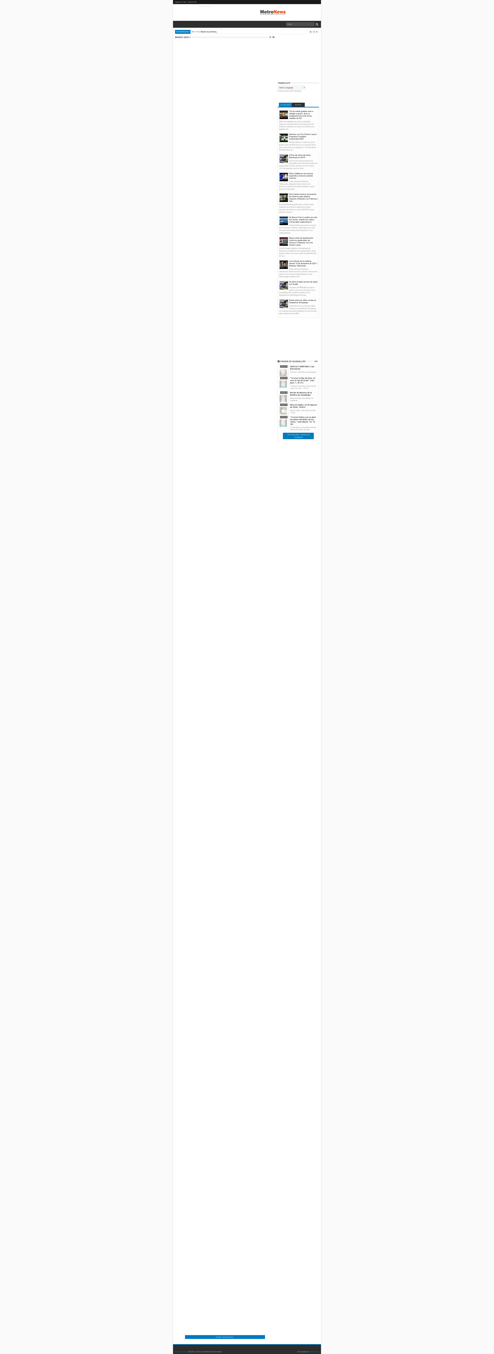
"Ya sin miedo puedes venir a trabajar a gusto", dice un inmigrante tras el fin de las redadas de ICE (301, 114)
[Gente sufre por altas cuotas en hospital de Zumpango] (284, 304)
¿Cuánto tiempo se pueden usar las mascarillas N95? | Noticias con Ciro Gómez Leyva (241, 381)
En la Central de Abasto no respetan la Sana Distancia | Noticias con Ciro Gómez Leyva (238, 485)
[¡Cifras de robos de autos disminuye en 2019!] (284, 158)
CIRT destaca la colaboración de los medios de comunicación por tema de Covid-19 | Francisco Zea (241, 561)
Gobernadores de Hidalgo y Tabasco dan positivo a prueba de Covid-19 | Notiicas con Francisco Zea (239, 1207)
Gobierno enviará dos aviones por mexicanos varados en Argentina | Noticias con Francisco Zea (240, 1261)
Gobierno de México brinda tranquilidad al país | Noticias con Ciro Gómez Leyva (240, 793)
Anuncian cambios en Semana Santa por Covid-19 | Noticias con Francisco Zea (240, 1180)
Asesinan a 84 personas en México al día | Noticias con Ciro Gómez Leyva (237, 1001)
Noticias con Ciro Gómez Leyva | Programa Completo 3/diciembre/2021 (303, 136)
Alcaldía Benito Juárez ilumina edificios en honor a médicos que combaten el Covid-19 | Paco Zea (241, 717)
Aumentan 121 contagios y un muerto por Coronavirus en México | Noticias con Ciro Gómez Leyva (237, 434)
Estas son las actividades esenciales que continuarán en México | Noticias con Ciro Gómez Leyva (237, 355)
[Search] (317, 24)
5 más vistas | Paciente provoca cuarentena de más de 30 (241, 534)
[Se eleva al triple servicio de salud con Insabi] (284, 285)
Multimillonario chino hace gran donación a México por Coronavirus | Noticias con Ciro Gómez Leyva (238, 275)
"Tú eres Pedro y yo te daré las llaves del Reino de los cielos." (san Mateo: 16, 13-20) (303, 420)
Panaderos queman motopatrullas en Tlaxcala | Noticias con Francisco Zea (241, 641)
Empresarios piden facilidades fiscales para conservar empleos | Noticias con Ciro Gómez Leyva (239, 146)
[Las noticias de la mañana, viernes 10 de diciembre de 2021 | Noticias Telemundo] (284, 265)
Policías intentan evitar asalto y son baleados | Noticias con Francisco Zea (240, 742)
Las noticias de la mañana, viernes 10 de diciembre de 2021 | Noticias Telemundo (303, 263)
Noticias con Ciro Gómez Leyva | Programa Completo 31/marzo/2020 (237, 43)
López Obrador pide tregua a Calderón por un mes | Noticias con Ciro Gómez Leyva (240, 302)
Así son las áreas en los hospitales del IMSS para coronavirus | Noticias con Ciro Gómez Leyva (241, 407)
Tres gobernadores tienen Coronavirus (235, 896)
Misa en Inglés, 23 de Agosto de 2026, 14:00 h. (303, 405)
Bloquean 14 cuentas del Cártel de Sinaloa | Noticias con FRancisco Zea (238, 692)
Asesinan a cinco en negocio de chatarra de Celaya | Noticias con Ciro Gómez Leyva (238, 173)
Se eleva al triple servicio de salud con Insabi (303, 283)
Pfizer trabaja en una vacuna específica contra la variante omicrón (231, 31)
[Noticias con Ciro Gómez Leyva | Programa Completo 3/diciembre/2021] (284, 138)
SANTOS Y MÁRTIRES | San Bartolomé (302, 367)
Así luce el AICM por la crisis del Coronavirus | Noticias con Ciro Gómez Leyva (240, 1026)
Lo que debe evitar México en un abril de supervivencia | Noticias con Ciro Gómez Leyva (240, 68)
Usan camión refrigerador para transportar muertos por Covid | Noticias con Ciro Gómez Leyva (239, 1106)
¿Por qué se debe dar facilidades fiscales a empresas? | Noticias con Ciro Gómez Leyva (238, 119)
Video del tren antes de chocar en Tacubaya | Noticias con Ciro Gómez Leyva (240, 94)
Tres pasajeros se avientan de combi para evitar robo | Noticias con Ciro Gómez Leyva (238, 975)
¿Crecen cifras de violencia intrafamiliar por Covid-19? (238, 1155)
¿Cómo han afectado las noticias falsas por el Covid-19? (239, 1234)
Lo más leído (285, 105)
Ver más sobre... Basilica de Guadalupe (298, 436)
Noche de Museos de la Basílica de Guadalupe (301, 393)
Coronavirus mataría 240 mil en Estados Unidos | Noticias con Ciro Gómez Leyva (241, 248)
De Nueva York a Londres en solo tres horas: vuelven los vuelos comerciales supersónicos (303, 219)
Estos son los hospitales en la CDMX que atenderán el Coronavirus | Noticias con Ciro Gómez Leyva (239, 1053)
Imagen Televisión (246, 49)
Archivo (298, 105)
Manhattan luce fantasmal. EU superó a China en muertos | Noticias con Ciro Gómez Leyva (240, 509)
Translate (297, 91)
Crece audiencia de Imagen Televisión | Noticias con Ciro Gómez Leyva (241, 223)
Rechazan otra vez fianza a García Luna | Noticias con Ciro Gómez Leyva (236, 198)
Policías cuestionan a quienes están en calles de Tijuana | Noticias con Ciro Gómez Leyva (241, 327)
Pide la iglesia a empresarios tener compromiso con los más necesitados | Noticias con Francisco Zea (241, 589)
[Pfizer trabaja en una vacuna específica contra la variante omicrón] (284, 177)
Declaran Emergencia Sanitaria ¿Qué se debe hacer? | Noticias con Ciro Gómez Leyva (239, 1130)
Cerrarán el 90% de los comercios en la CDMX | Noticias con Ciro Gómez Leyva (240, 460)
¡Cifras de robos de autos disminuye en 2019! (300, 156)
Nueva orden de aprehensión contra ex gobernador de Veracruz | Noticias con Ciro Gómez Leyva (301, 241)
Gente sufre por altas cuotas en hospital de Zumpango (302, 301)
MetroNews (314, 1352)
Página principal (205, 6)
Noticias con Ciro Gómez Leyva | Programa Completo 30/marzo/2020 (237, 768)
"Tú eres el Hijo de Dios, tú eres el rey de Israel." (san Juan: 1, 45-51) (302, 380)
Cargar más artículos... (225, 1337)
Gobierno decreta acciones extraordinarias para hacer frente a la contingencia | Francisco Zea (241, 1313)
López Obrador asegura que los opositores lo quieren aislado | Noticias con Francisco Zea (239, 1288)
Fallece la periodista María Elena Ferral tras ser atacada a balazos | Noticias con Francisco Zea (241, 667)
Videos (255, 49)
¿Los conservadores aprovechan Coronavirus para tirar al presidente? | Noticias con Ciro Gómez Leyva (239, 949)
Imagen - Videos (181, 1352)
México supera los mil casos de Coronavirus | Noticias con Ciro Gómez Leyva (239, 1080)
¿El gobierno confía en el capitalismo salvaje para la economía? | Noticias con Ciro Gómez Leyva (239, 820)
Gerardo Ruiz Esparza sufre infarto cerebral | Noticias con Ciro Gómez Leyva (239, 847)
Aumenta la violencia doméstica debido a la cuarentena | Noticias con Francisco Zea (238, 616)
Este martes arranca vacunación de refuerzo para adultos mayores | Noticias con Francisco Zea (303, 197)
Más (316, 361)
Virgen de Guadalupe (293, 361)
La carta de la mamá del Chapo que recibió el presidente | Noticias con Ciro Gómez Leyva (239, 922)
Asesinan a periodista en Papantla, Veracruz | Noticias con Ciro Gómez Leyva (240, 872)
